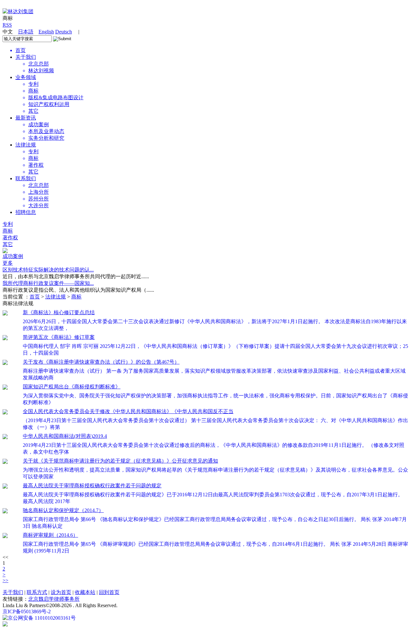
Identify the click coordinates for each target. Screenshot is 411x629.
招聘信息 (25, 212)
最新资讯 (25, 117)
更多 (8, 263)
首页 (35, 296)
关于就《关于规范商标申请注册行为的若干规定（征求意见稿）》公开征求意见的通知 (120, 461)
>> (5, 580)
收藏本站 (85, 592)
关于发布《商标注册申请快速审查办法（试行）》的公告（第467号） (101, 362)
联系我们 (25, 178)
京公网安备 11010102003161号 (42, 618)
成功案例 (13, 256)
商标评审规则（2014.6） (50, 535)
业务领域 (25, 77)
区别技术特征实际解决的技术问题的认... (48, 269)
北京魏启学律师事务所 (54, 599)
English (46, 31)
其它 (8, 244)
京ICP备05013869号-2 (27, 611)
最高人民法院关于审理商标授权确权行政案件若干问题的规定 (92, 485)
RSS (7, 25)
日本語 (25, 31)
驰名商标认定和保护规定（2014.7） (63, 510)
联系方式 (37, 592)
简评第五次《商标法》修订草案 (59, 337)
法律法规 (25, 144)
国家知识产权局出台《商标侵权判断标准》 (71, 386)
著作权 (10, 237)
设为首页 (61, 592)
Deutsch (63, 31)
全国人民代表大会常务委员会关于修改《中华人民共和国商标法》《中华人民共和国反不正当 (128, 411)
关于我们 (25, 57)
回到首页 (109, 592)
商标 (8, 231)
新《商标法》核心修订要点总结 (59, 312)
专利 (8, 224)
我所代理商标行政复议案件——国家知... (48, 283)
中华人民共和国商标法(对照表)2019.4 (65, 436)
